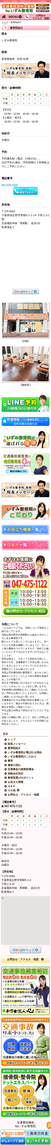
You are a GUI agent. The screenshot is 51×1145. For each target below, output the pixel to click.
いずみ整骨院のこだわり (22, 756)
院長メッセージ (17, 743)
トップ (5, 22)
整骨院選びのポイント (21, 777)
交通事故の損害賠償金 (21, 769)
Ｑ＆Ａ (11, 786)
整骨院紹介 (14, 748)
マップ (23, 291)
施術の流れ (14, 765)
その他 (12, 790)
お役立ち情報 (16, 782)
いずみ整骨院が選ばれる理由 (25, 752)
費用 (10, 760)
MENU (13, 17)
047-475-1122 (13, 806)
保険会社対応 (16, 773)
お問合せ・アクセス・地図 (23, 794)
